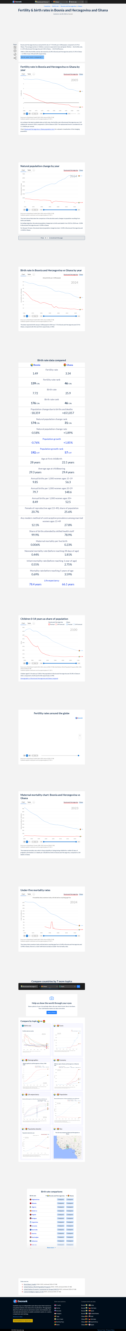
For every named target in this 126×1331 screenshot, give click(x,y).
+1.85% (68, 442)
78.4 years (35, 584)
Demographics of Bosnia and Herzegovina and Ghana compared (39, 678)
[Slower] (32, 113)
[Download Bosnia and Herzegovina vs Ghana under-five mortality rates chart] (34, 894)
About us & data (17, 1316)
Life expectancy (51, 580)
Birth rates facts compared (31, 57)
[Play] (27, 113)
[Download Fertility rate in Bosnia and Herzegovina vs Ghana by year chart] (34, 74)
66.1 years (68, 584)
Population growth (52, 439)
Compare (61, 1199)
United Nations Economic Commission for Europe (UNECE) (41, 1289)
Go (78, 986)
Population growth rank (51, 448)
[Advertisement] (38, 28)
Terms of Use (101, 1330)
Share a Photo (52, 1012)
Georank (70, 14)
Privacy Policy (110, 1330)
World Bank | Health (30, 1284)
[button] (15, 47)
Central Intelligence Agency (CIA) (33, 1291)
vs (87, 1305)
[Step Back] (24, 113)
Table (29, 74)
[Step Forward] (30, 755)
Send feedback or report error (23, 1320)
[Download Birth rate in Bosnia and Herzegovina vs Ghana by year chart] (34, 274)
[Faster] (37, 113)
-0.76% (35, 442)
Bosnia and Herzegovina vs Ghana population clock (40, 129)
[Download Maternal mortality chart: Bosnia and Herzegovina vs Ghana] (34, 802)
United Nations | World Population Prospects (37, 1287)
